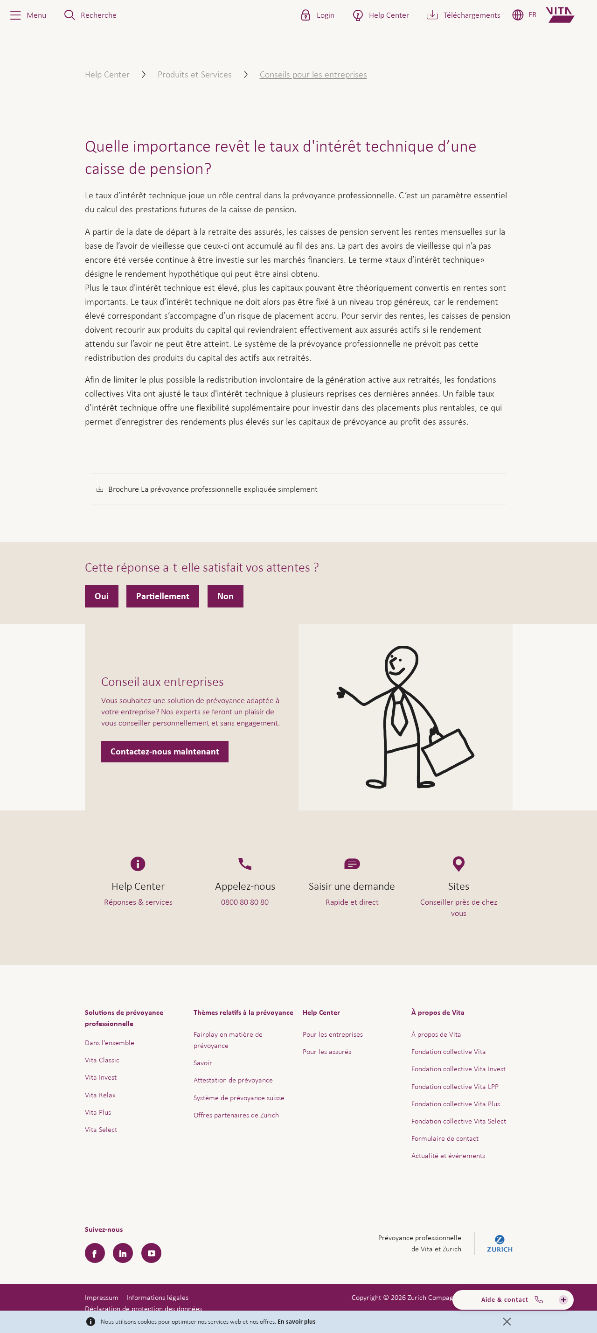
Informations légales (157, 1297)
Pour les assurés (327, 1051)
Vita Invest (101, 1077)
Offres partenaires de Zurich (236, 1115)
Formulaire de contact (445, 1138)
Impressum (101, 1297)
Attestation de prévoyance (233, 1080)
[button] (27, 15)
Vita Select (101, 1129)
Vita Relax (100, 1095)
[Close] (507, 1321)
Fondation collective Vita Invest (458, 1069)
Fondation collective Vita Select (458, 1121)
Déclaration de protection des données (143, 1308)
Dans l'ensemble (109, 1043)
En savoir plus (297, 1322)
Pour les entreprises (333, 1034)
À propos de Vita (436, 1034)
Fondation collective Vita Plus (455, 1104)
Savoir (203, 1063)
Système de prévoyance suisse (239, 1098)
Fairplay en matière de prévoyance (228, 1039)
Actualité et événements (448, 1155)
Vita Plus (98, 1112)
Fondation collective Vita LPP (455, 1086)
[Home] (568, 15)
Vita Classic (102, 1060)
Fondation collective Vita (448, 1051)
